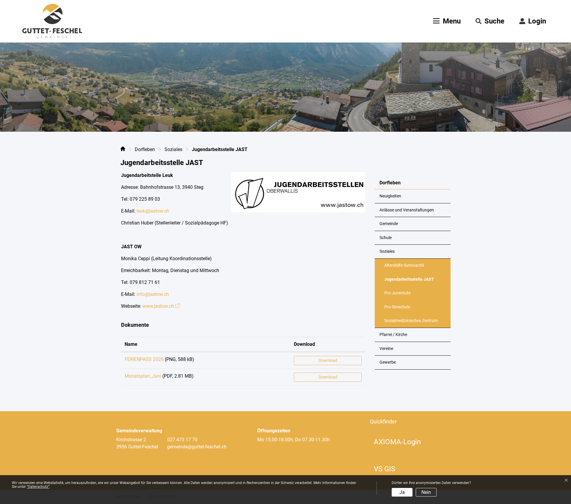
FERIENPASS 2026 (144, 359)
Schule (385, 237)
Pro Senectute (397, 307)
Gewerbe (387, 362)
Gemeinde (388, 223)
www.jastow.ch (161, 306)
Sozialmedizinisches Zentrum (411, 320)
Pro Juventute (397, 293)
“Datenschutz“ (38, 487)
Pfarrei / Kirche (393, 334)
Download (304, 344)
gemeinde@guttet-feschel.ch (197, 447)
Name (131, 344)
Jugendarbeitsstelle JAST (409, 281)
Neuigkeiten (390, 196)
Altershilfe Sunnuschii (404, 265)
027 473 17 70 (182, 439)
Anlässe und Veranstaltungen (406, 210)
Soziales (387, 251)
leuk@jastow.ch (153, 211)
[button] (490, 21)
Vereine (386, 348)
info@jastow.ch (153, 294)
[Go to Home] (122, 150)
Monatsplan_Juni (143, 376)
